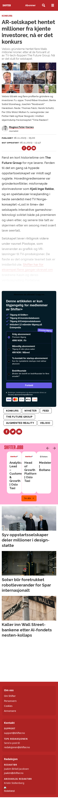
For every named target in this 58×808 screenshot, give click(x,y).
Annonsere (10, 710)
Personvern (10, 700)
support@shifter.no (14, 733)
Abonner (30, 5)
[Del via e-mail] (33, 148)
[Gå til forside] (7, 5)
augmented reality (20, 423)
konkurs (12, 410)
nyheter (31, 410)
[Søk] (44, 5)
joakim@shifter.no (13, 773)
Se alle (27, 498)
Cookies (8, 705)
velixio (45, 423)
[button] (47, 448)
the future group (19, 416)
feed (46, 410)
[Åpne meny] (53, 5)
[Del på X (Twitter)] (29, 148)
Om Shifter (10, 695)
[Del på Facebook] (24, 148)
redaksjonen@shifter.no (17, 747)
